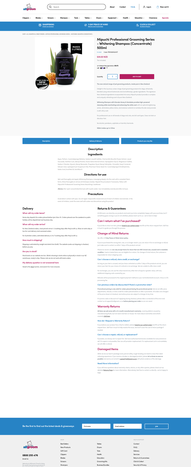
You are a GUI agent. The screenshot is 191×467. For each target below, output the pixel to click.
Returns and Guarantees (95, 26)
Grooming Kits (102, 461)
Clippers (25, 18)
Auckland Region (145, 26)
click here (107, 316)
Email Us (25, 459)
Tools (76, 18)
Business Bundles (103, 465)
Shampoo (64, 18)
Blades (38, 18)
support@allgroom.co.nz (128, 359)
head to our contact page (130, 225)
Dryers (98, 18)
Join (156, 426)
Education (138, 18)
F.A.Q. (133, 7)
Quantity (100, 76)
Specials (165, 18)
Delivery (136, 451)
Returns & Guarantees (141, 458)
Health (125, 18)
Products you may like (144, 141)
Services (136, 454)
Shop (23, 34)
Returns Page (108, 370)
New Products (65, 447)
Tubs (98, 451)
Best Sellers (64, 444)
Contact (123, 7)
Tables (87, 18)
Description (46, 141)
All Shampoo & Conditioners (35, 34)
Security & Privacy (140, 465)
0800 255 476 (30, 455)
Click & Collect (139, 461)
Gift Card (63, 451)
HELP (32, 267)
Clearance (153, 18)
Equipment (112, 18)
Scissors (51, 18)
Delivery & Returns (95, 141)
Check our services (48, 26)
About (112, 7)
